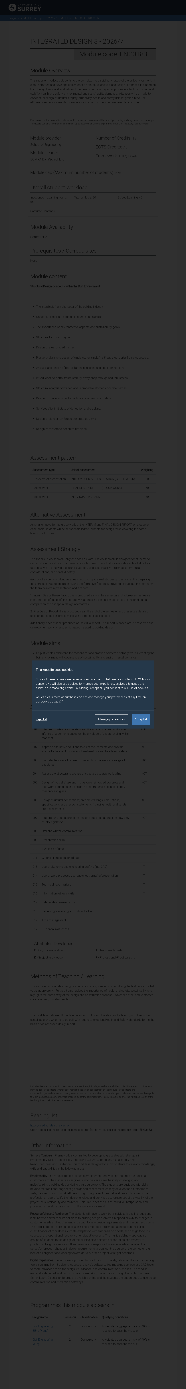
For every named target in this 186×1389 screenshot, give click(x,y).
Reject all (41, 719)
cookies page (49, 701)
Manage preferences (111, 719)
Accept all (141, 719)
